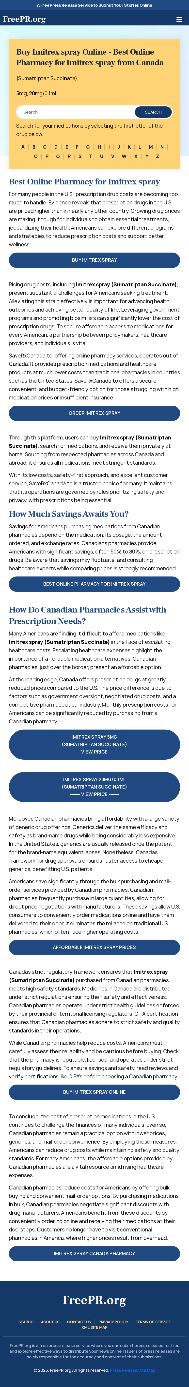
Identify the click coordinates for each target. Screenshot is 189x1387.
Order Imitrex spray (94, 413)
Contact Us (79, 1322)
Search (153, 112)
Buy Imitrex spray (94, 260)
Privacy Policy (113, 1322)
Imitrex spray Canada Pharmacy (94, 1253)
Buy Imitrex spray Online (94, 1092)
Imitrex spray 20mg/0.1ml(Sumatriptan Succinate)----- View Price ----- (94, 786)
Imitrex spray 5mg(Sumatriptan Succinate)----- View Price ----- (94, 744)
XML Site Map (94, 1327)
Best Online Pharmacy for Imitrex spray (94, 584)
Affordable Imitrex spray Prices (94, 947)
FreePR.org (24, 19)
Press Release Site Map (132, 1370)
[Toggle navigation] (179, 19)
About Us (50, 1322)
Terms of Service (153, 1322)
